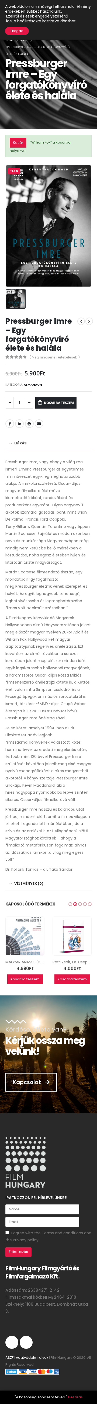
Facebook (9, 423)
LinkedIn (19, 423)
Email (39, 423)
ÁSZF (9, 1357)
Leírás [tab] (20, 443)
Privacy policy (26, 1240)
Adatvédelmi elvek (32, 1357)
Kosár (18, 142)
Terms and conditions (62, 1233)
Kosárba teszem (59, 402)
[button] (70, 904)
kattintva (32, 21)
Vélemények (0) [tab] (28, 883)
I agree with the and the (48, 1236)
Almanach (33, 384)
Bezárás (75, 1397)
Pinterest (29, 423)
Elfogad (17, 31)
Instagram (11, 1342)
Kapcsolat (27, 1082)
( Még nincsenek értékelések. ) (55, 357)
